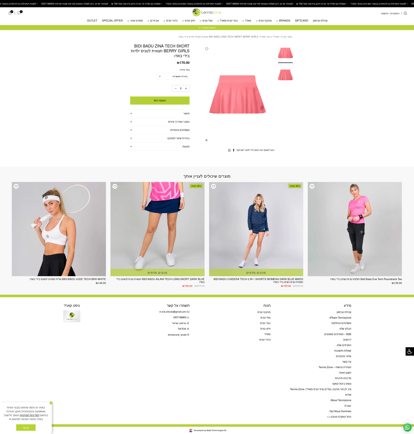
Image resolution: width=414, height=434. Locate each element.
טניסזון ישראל (179, 323)
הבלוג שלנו (345, 328)
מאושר (26, 427)
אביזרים (154, 20)
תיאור (186, 113)
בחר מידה (185, 69)
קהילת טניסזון (320, 20)
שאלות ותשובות (342, 350)
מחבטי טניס (265, 20)
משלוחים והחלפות (341, 323)
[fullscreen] (206, 140)
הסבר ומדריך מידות (179, 122)
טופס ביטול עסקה (341, 383)
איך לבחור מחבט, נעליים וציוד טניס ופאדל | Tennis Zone (320, 389)
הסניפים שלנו (344, 345)
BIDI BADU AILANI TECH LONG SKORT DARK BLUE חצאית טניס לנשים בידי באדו (160, 280)
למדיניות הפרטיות (29, 415)
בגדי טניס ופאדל (229, 20)
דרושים (347, 339)
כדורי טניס (171, 20)
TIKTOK (182, 328)
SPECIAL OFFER (112, 20)
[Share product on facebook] (233, 150)
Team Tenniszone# (340, 317)
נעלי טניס (207, 20)
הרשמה (384, 13)
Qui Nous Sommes (340, 411)
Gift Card (72, 319)
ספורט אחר (136, 20)
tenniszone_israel (177, 334)
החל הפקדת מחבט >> (339, 416)
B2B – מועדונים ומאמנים (337, 334)
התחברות (394, 13)
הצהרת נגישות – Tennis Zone (335, 367)
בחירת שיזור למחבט (178, 138)
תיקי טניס (190, 20)
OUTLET (92, 20)
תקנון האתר (345, 372)
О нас (347, 405)
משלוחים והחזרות (180, 130)
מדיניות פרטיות (343, 378)
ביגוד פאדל (266, 36)
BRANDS (284, 20)
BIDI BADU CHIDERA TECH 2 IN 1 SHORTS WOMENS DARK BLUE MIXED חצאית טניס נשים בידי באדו (258, 280)
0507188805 (179, 317)
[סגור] (51, 403)
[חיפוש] (405, 13)
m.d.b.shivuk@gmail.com (172, 311)
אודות (348, 394)
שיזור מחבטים (343, 356)
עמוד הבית (286, 36)
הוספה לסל (160, 100)
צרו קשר (346, 361)
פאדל (248, 20)
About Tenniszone (341, 400)
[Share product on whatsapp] (229, 150)
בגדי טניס (265, 323)
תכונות (186, 146)
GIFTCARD (301, 20)
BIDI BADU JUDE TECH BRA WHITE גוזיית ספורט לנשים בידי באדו (68, 279)
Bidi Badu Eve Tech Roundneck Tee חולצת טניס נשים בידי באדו (366, 279)
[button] (410, 351)
